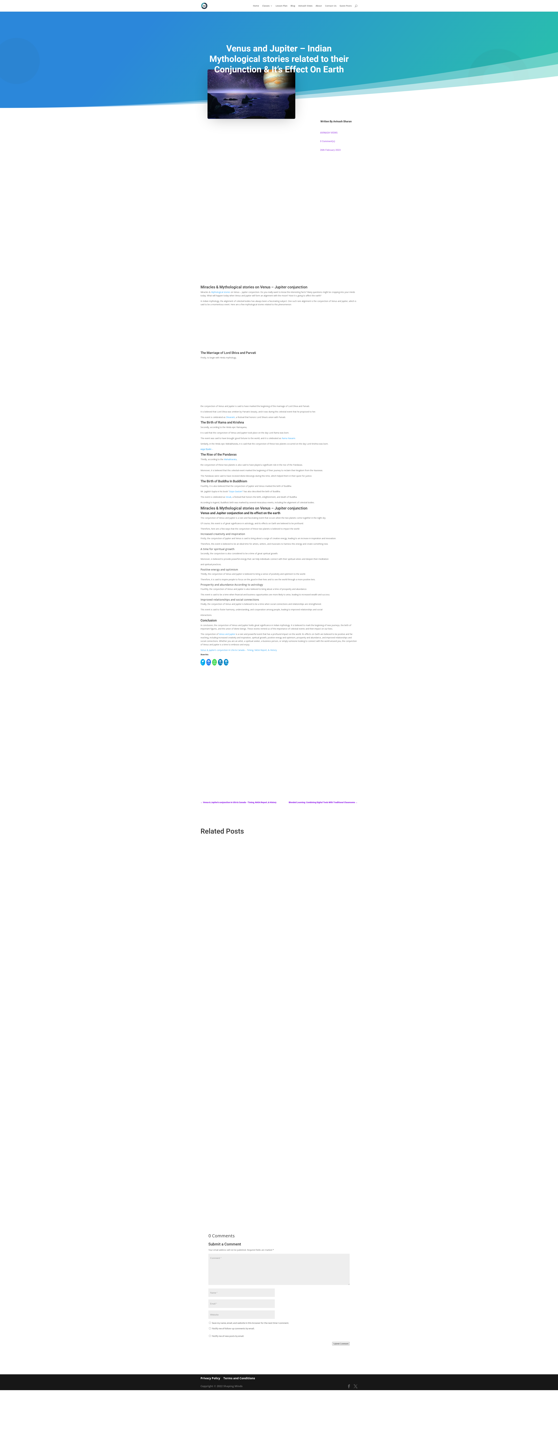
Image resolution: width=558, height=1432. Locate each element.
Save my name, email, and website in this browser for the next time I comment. (250, 1322)
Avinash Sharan (342, 121)
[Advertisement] (279, 182)
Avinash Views (305, 6)
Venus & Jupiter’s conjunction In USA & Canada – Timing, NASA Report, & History (239, 650)
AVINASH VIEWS (329, 132)
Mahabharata (230, 459)
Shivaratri (230, 417)
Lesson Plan (281, 6)
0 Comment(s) (327, 141)
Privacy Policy (210, 1378)
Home (256, 6)
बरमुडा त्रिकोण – (207, 449)
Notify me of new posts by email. (228, 1336)
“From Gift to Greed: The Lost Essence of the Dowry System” (230, 1196)
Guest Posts (346, 6)
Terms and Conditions (239, 1378)
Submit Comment (340, 1343)
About (319, 6)
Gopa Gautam (235, 491)
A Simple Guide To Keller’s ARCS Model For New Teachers (229, 944)
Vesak (228, 497)
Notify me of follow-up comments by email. (233, 1328)
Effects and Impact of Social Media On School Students (228, 1070)
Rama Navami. (289, 438)
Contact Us (330, 6)
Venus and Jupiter (227, 634)
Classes (266, 6)
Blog (293, 6)
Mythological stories (220, 292)
